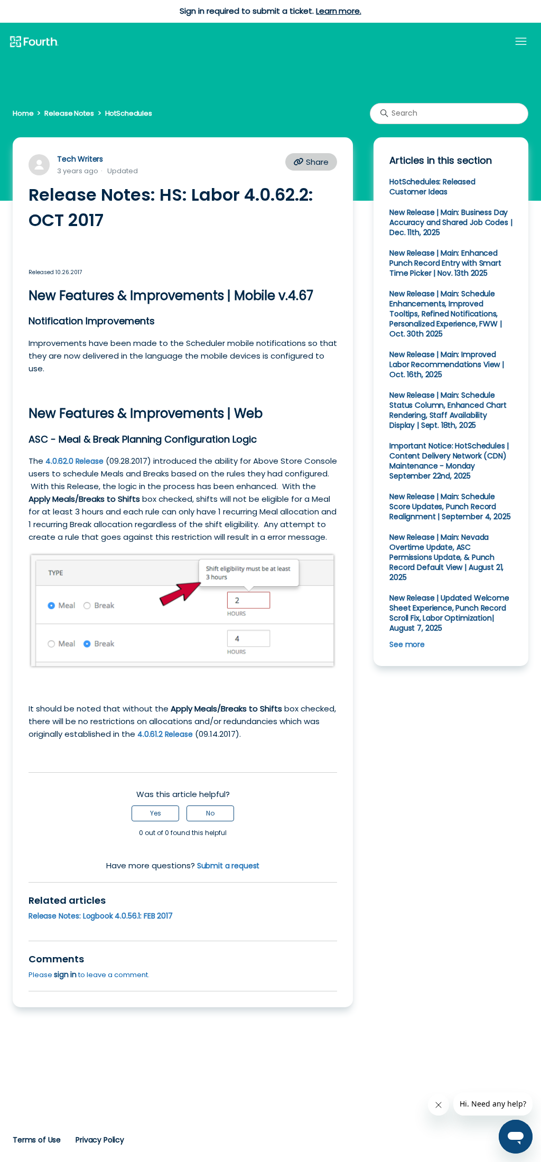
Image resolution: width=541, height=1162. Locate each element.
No (210, 813)
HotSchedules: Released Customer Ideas (432, 186)
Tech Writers (80, 159)
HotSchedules (128, 113)
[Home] (33, 42)
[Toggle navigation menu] (521, 41)
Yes (155, 813)
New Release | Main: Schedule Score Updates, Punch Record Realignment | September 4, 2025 (449, 506)
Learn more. (338, 10)
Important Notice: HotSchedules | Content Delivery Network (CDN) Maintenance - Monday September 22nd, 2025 (449, 461)
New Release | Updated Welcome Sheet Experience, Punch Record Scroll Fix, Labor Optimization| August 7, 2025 (449, 613)
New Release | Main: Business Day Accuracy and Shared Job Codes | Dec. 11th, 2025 (450, 222)
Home (23, 113)
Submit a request (228, 865)
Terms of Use (37, 1140)
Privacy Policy (100, 1140)
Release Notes (69, 113)
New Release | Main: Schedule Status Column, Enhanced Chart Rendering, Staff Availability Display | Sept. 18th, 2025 (448, 410)
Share (316, 161)
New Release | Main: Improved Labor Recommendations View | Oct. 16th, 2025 (446, 364)
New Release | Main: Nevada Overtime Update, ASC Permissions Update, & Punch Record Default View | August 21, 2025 (446, 557)
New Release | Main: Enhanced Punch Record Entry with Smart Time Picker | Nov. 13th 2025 (445, 263)
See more (407, 644)
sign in (65, 974)
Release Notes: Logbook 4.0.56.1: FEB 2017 (101, 916)
